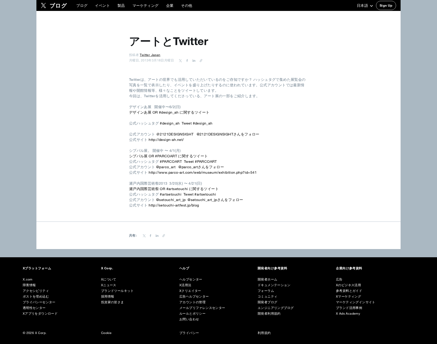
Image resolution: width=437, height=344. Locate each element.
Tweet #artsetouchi (199, 194)
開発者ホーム (267, 279)
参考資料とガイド (349, 291)
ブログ (81, 5)
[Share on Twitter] (180, 60)
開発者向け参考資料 (272, 268)
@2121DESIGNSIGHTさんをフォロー (228, 134)
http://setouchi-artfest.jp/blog (174, 205)
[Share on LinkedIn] (193, 60)
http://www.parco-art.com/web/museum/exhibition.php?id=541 (203, 172)
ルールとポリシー (192, 313)
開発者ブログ (267, 302)
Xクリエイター (190, 291)
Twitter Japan (150, 55)
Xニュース (108, 285)
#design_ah (170, 123)
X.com (28, 279)
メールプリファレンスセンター (202, 308)
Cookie (106, 333)
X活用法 (185, 285)
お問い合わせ (189, 319)
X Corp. (107, 268)
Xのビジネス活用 (348, 285)
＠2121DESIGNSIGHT (174, 134)
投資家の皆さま (112, 302)
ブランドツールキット (117, 291)
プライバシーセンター (39, 302)
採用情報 (107, 296)
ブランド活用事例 (349, 308)
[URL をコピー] (200, 60)
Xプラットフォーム (37, 268)
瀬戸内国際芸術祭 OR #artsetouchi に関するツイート (174, 188)
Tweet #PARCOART (200, 161)
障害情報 (29, 285)
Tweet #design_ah (197, 123)
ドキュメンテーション (274, 285)
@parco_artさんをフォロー (201, 167)
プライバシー (189, 333)
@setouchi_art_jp (170, 199)
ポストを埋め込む (36, 296)
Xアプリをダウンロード (40, 313)
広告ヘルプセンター (194, 296)
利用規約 (264, 333)
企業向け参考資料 (349, 268)
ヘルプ (184, 268)
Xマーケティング (348, 296)
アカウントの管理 (192, 302)
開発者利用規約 (269, 313)
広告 (339, 279)
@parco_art (165, 167)
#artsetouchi (170, 194)
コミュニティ (267, 296)
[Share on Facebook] (186, 60)
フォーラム (266, 291)
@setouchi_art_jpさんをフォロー (215, 199)
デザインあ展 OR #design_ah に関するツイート (169, 112)
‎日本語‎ (363, 5)
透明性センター (34, 308)
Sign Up (386, 5)
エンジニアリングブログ (276, 308)
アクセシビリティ (36, 291)
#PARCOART (171, 161)
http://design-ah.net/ (166, 139)
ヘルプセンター (190, 279)
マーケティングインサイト (355, 302)
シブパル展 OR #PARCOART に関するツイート (168, 156)
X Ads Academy (348, 313)
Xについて (108, 279)
